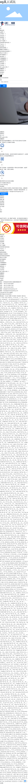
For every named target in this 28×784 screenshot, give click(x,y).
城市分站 (24, 296)
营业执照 (19, 296)
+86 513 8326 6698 (8, 283)
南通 (10, 296)
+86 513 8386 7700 (8, 285)
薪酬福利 (2, 132)
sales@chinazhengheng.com (10, 288)
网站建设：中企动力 (4, 296)
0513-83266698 (4, 77)
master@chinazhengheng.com (10, 290)
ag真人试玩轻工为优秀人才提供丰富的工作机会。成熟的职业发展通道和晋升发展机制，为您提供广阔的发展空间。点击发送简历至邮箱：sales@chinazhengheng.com (13, 189)
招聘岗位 (2, 133)
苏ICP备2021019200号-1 (6, 294)
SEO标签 (14, 296)
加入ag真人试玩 (11, 126)
